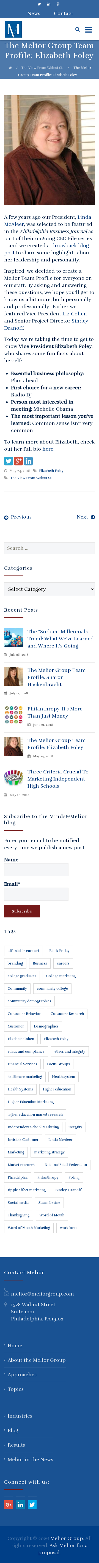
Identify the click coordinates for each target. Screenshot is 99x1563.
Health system (63, 1077)
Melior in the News (30, 1460)
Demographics (46, 1026)
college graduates (22, 976)
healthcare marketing (25, 1077)
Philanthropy (48, 1177)
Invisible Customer (23, 1140)
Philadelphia (18, 1177)
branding (15, 963)
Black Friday (59, 951)
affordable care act (23, 951)
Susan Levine (49, 1203)
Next (82, 517)
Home (15, 1346)
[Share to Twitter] (8, 461)
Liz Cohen (74, 314)
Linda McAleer (60, 1140)
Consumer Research (67, 1014)
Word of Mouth (51, 1215)
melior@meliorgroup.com (42, 1294)
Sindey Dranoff (68, 1190)
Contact (63, 13)
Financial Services (22, 1064)
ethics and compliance (26, 1051)
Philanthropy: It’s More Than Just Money (55, 712)
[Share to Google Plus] (18, 461)
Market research (21, 1165)
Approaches (22, 1375)
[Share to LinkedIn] (28, 461)
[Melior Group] (25, 29)
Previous (21, 517)
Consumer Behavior (24, 1014)
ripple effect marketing (27, 1190)
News (34, 13)
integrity (75, 1127)
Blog (13, 1430)
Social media (18, 1203)
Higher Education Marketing (31, 1102)
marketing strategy (49, 1152)
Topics (16, 1389)
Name (11, 860)
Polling (73, 1177)
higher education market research (35, 1114)
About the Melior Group (37, 1360)
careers (63, 963)
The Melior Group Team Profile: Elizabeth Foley (57, 743)
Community (17, 988)
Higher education (57, 1089)
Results (16, 1445)
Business (40, 963)
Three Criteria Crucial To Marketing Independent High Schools (58, 779)
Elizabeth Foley (51, 471)
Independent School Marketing (33, 1127)
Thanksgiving (18, 1215)
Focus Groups (58, 1064)
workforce (69, 1228)
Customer (16, 1026)
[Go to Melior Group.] (10, 68)
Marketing (16, 1152)
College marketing (61, 976)
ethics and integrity (69, 1051)
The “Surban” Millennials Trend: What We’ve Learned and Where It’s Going (61, 639)
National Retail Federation (66, 1165)
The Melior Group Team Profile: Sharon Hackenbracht (57, 677)
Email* (12, 884)
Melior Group (66, 1538)
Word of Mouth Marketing (29, 1228)
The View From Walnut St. (42, 68)
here (47, 449)
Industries (20, 1416)
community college (52, 988)
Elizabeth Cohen (21, 1039)
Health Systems (20, 1089)
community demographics (29, 1001)
